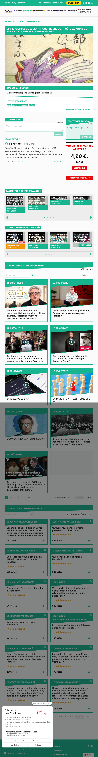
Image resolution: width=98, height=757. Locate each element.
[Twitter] (83, 3)
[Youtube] (88, 3)
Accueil (11, 21)
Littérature (23, 105)
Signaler (57, 162)
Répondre (22, 162)
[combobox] (82, 275)
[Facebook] (86, 3)
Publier (58, 134)
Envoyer (86, 137)
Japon (14, 105)
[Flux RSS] (91, 3)
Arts (9, 105)
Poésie (31, 105)
